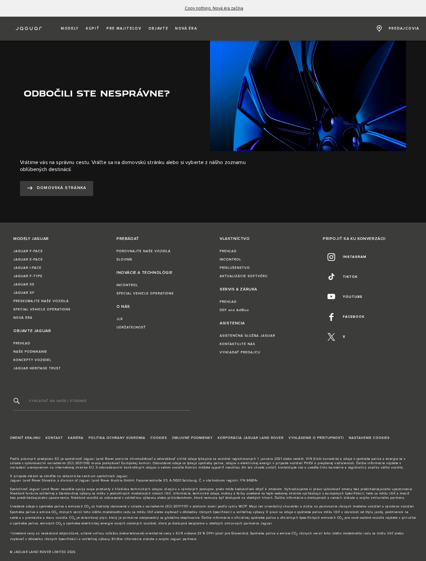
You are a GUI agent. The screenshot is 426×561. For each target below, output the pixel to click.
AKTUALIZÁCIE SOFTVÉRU (244, 276)
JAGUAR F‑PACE (28, 251)
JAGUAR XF (24, 293)
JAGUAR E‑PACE (28, 260)
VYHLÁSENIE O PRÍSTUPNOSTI (316, 438)
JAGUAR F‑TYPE (28, 276)
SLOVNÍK (124, 260)
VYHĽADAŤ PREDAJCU (240, 352)
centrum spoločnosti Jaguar (104, 476)
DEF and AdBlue (234, 310)
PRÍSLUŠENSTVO (235, 268)
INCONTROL (127, 285)
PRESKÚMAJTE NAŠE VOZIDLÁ (41, 301)
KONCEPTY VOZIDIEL (32, 360)
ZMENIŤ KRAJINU (25, 438)
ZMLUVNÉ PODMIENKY (192, 438)
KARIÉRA (76, 438)
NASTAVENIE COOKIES (369, 438)
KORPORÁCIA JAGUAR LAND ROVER (251, 438)
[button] (70, 29)
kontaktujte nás (291, 467)
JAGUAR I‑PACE (27, 268)
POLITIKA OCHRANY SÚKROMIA (117, 438)
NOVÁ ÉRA (23, 318)
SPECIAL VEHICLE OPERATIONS (42, 309)
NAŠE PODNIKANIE (30, 352)
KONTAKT (54, 438)
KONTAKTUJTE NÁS (237, 344)
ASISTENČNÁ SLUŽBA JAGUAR (247, 336)
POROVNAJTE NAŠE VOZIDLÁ (143, 251)
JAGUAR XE (24, 284)
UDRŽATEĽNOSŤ (131, 327)
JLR (119, 319)
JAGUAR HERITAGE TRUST (37, 368)
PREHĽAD (21, 343)
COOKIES (158, 438)
